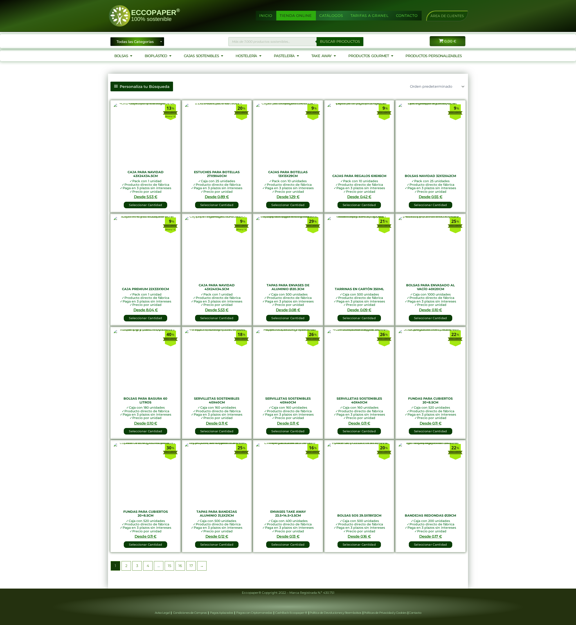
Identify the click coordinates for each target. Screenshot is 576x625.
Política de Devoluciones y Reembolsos (336, 612)
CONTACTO (407, 15)
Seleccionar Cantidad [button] (145, 205)
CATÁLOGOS (331, 15)
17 (191, 566)
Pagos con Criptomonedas (254, 612)
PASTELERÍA (284, 56)
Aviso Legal (162, 612)
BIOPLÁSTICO (156, 56)
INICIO (265, 15)
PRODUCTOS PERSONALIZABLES (433, 56)
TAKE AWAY (321, 56)
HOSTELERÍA (246, 56)
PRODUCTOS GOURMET (368, 56)
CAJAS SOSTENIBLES (201, 56)
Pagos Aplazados (221, 612)
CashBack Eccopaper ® (291, 612)
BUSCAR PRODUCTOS (340, 41)
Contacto (415, 612)
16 (180, 566)
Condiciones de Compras (189, 612)
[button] (447, 16)
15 (169, 566)
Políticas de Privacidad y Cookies (385, 612)
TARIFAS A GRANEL (370, 15)
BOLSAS (121, 56)
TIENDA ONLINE (296, 15)
